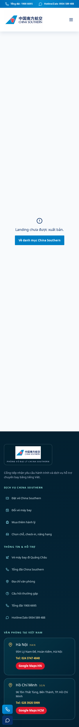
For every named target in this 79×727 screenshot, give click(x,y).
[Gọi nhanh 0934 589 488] (7, 709)
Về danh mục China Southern (40, 240)
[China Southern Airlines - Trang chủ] (24, 20)
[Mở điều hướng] (71, 20)
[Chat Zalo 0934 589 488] (7, 720)
